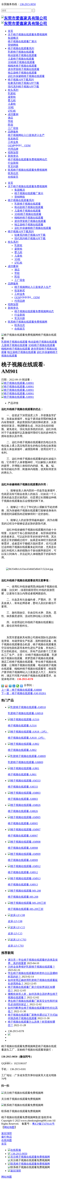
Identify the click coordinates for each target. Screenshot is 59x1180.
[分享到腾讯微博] (10, 686)
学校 (17, 273)
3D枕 (17, 259)
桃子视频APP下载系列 (21, 231)
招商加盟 (13, 304)
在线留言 (19, 328)
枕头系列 (13, 241)
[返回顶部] (14, 1170)
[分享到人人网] (14, 686)
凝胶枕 (18, 248)
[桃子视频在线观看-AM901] (17, 383)
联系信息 (19, 325)
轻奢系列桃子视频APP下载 (30, 235)
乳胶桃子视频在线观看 (27, 203)
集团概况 (19, 189)
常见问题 (19, 318)
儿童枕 (18, 255)
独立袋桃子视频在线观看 (28, 224)
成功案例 (13, 266)
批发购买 (19, 290)
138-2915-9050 (28, 4)
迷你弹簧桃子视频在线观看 (30, 221)
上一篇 (21, 689)
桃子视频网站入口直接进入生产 (32, 287)
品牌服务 (13, 283)
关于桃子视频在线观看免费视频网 (27, 186)
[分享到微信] (17, 686)
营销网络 (19, 196)
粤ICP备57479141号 (43, 1123)
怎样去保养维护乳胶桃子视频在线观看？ (31, 966)
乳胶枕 (18, 245)
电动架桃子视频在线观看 (28, 207)
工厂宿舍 (19, 280)
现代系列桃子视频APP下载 (30, 238)
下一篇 (23, 693)
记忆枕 (18, 262)
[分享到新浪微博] (6, 686)
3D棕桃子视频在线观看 (27, 214)
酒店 (17, 269)
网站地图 (9, 1127)
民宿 (17, 276)
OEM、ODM (27, 297)
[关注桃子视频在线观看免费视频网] (29, 1156)
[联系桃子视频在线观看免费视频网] (29, 1163)
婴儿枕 (18, 252)
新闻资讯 (13, 307)
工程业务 (19, 294)
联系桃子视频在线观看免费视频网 (27, 321)
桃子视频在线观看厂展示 (28, 193)
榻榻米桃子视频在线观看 (28, 217)
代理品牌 (19, 301)
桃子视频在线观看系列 (21, 200)
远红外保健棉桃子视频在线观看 (32, 228)
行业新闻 (19, 314)
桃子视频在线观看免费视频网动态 (34, 311)
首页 (10, 182)
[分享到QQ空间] (2, 686)
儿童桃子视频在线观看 (27, 210)
